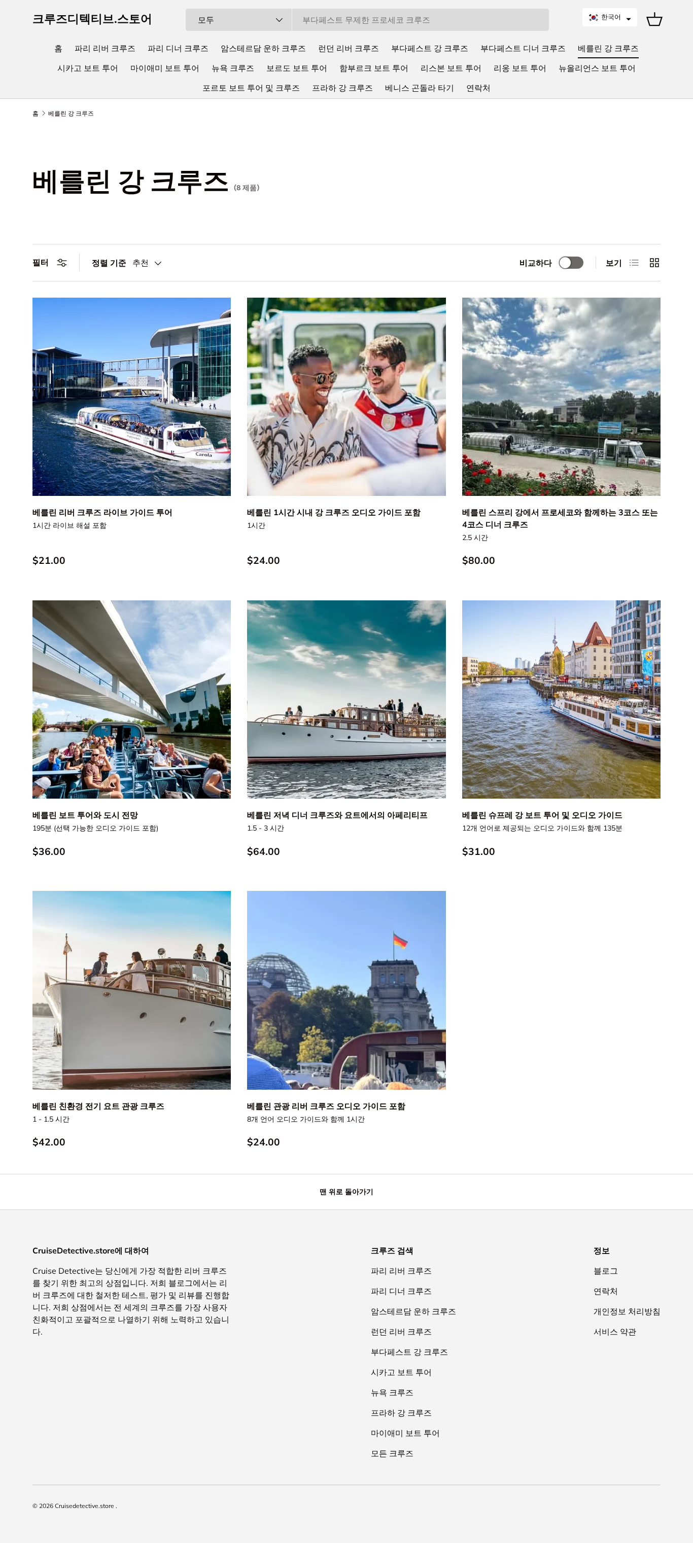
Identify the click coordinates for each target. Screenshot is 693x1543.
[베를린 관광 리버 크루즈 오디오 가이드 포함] (346, 990)
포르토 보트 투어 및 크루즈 (251, 87)
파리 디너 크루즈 (178, 48)
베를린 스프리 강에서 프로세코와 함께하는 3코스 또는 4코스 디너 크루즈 (560, 518)
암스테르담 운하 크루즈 (263, 48)
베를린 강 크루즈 (608, 48)
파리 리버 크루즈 (105, 48)
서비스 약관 (615, 1331)
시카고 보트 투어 (87, 68)
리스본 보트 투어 (451, 68)
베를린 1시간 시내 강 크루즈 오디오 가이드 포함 (334, 512)
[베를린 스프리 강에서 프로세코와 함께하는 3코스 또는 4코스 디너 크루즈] (561, 397)
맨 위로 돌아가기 (346, 1191)
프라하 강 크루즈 (342, 87)
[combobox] (367, 20)
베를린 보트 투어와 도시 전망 (85, 815)
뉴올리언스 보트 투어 (597, 68)
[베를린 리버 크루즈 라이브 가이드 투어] (131, 397)
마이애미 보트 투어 (164, 68)
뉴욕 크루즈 (233, 68)
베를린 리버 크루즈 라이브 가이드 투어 (102, 512)
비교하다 (535, 263)
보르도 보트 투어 (296, 68)
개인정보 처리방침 (627, 1311)
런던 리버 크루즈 (348, 48)
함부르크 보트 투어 (373, 68)
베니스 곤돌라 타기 (419, 87)
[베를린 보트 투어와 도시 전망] (131, 699)
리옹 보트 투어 (520, 68)
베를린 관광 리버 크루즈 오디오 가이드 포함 (326, 1106)
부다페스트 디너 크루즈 (523, 48)
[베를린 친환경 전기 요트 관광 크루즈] (131, 990)
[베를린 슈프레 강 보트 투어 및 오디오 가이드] (561, 699)
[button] (609, 17)
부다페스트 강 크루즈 (429, 48)
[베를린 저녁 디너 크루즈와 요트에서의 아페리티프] (346, 699)
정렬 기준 (109, 263)
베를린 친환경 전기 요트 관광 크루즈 (98, 1106)
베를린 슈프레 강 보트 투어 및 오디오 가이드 (542, 815)
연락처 (478, 87)
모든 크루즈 (392, 1453)
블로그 (606, 1271)
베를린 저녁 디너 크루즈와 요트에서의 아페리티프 (337, 815)
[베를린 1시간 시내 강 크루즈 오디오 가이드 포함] (346, 397)
